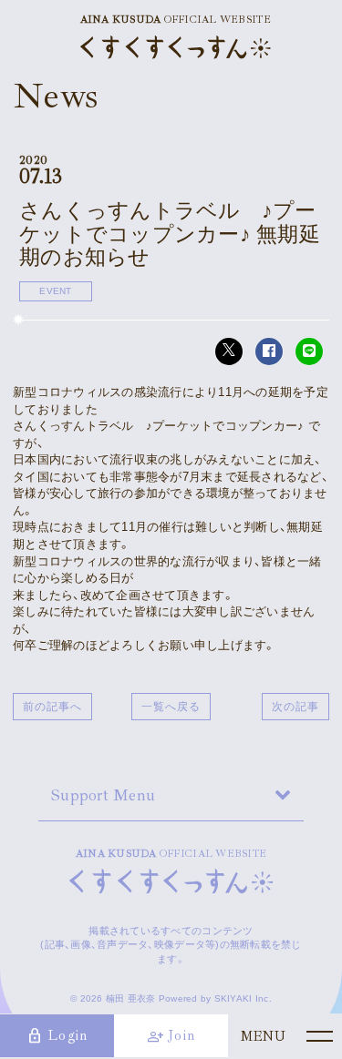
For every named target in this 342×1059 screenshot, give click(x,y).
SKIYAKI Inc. (243, 998)
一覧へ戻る (171, 706)
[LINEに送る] (309, 351)
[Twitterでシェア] (229, 351)
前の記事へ (52, 706)
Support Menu (103, 795)
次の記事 (295, 706)
